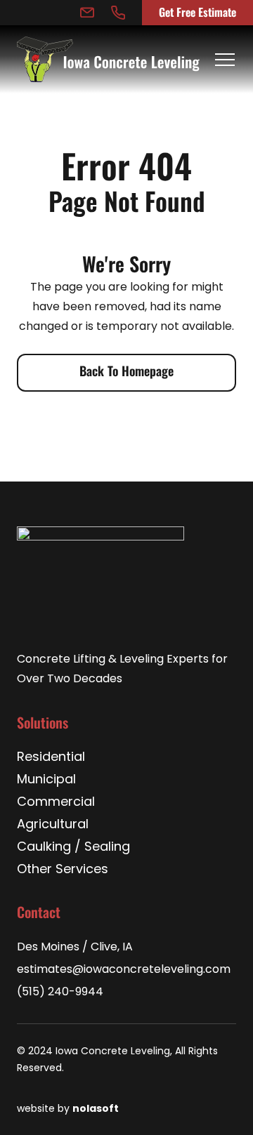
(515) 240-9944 (60, 992)
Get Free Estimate (197, 11)
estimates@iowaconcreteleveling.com (124, 970)
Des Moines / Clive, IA (75, 947)
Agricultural (53, 825)
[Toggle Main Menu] (225, 59)
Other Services (62, 870)
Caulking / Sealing (73, 848)
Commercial (56, 803)
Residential (51, 758)
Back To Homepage (126, 369)
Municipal (46, 780)
